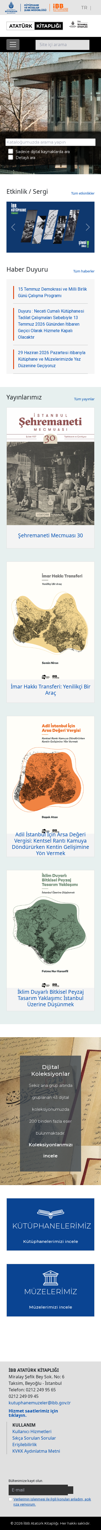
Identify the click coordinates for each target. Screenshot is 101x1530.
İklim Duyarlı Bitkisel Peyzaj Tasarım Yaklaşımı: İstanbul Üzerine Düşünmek (51, 998)
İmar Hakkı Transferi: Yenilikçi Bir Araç (50, 689)
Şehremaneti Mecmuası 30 (50, 535)
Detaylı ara (23, 157)
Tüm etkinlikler (83, 193)
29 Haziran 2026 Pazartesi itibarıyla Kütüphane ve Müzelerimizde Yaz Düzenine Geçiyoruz (51, 359)
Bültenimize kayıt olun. (26, 1481)
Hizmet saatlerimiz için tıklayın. (33, 1413)
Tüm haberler (84, 271)
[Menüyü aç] (12, 44)
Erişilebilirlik (24, 1445)
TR (84, 7)
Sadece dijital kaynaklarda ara (41, 151)
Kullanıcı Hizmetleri (31, 1431)
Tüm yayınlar (84, 398)
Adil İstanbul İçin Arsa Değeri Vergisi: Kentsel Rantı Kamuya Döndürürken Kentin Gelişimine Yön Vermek (50, 844)
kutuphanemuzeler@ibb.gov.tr (40, 1403)
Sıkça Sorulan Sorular (34, 1438)
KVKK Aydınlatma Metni (36, 1451)
